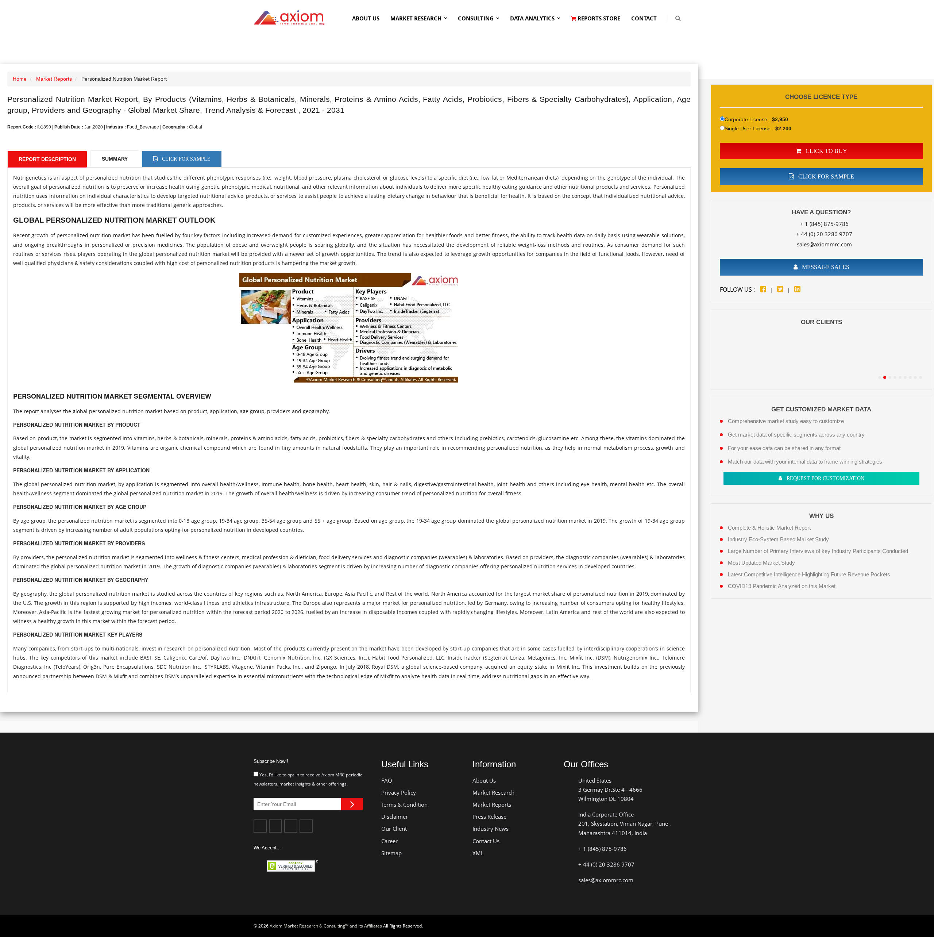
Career (389, 841)
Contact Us (485, 841)
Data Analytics (532, 18)
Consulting (476, 18)
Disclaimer (394, 816)
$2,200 (783, 128)
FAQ (386, 780)
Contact (644, 18)
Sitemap (391, 853)
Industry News (490, 828)
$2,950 (780, 119)
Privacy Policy (398, 792)
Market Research (415, 18)
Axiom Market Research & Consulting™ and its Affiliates (326, 926)
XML (478, 853)
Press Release (489, 816)
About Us (365, 18)
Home (20, 79)
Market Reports (54, 79)
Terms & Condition (404, 804)
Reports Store (598, 18)
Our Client (394, 828)
